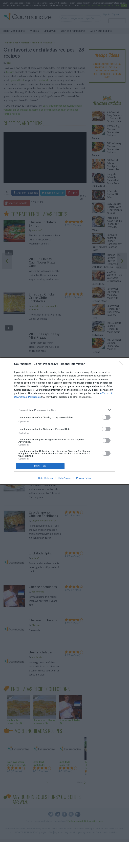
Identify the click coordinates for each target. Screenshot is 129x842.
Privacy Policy (83, 478)
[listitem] (64, 410)
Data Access (64, 478)
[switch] (106, 417)
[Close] (122, 364)
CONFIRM (40, 466)
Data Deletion (45, 478)
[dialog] (64, 421)
